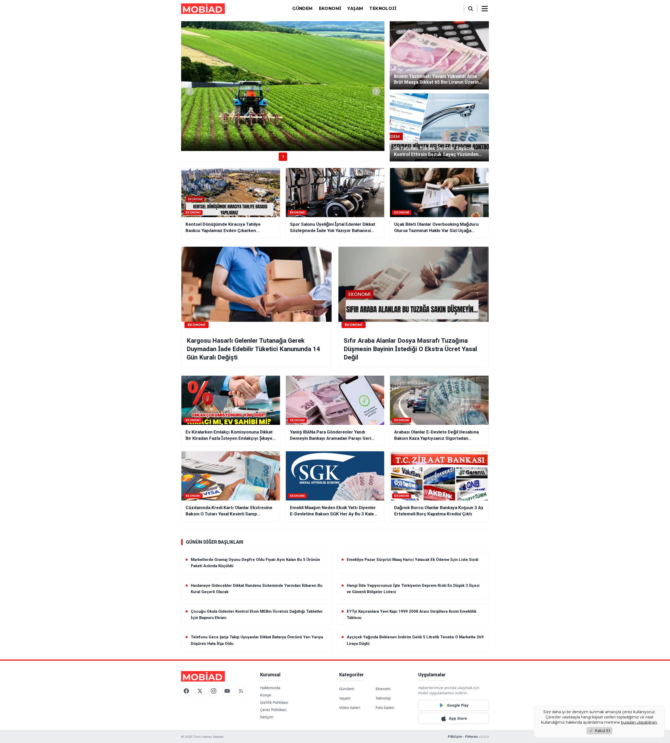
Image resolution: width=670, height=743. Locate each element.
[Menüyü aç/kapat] (485, 8)
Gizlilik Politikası (274, 702)
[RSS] (241, 691)
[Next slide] (376, 91)
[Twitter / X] (200, 691)
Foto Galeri (385, 707)
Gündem (302, 8)
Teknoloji (382, 8)
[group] (282, 86)
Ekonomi (330, 8)
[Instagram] (213, 691)
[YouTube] (227, 691)
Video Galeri (349, 707)
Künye (265, 695)
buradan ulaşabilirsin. (639, 722)
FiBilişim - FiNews (463, 737)
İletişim (266, 716)
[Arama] (470, 8)
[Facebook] (186, 691)
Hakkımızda (270, 687)
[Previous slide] (189, 91)
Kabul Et (602, 730)
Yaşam (355, 8)
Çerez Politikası (273, 709)
